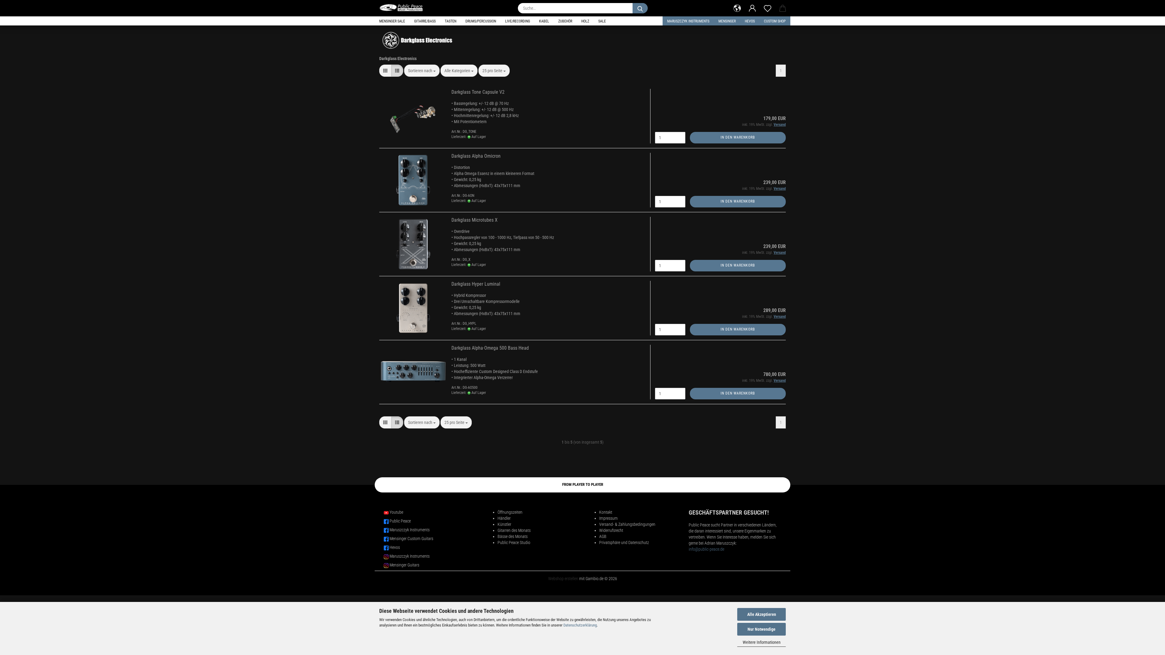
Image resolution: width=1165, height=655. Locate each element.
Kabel (544, 21)
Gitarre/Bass (425, 21)
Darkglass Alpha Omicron (476, 156)
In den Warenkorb (738, 137)
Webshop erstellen (563, 578)
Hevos (395, 547)
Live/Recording (517, 21)
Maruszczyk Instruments (688, 21)
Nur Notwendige (761, 629)
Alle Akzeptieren (761, 614)
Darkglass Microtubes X (474, 220)
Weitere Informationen (762, 642)
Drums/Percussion (480, 21)
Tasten (450, 21)
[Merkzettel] (767, 7)
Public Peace (400, 521)
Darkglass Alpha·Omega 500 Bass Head (490, 348)
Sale (602, 21)
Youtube (396, 512)
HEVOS (750, 21)
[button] (737, 7)
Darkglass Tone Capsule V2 (478, 92)
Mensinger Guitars (404, 565)
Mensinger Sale (392, 21)
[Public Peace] (403, 7)
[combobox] (422, 71)
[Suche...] (640, 8)
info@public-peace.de (706, 549)
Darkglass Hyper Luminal (475, 284)
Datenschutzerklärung (580, 625)
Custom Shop (775, 21)
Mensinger (727, 21)
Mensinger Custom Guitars (411, 538)
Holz (585, 21)
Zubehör (565, 21)
